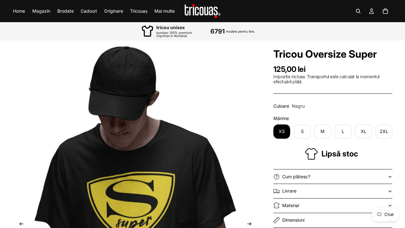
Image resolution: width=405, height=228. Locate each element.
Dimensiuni (293, 220)
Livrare (289, 190)
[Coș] (385, 11)
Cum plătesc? (296, 176)
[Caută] (358, 11)
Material (290, 205)
